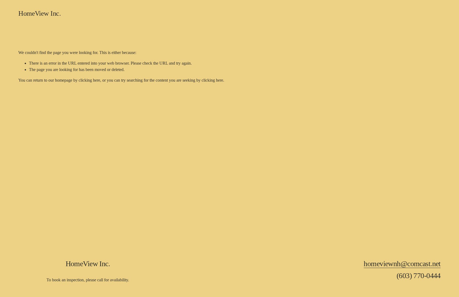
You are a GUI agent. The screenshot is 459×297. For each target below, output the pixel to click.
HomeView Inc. (39, 13)
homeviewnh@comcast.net (402, 264)
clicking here (89, 80)
